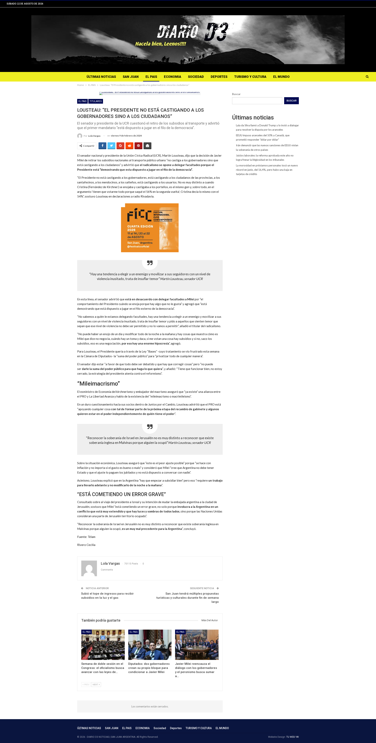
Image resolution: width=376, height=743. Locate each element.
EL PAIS (151, 77)
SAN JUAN (131, 77)
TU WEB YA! (292, 737)
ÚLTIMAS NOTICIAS (101, 77)
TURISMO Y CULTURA (250, 77)
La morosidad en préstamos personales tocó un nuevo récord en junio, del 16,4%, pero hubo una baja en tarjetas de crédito (267, 170)
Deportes (219, 77)
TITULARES (96, 101)
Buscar (236, 94)
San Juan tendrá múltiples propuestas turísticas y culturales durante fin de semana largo (187, 598)
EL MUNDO (281, 77)
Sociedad (196, 77)
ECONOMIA (172, 77)
